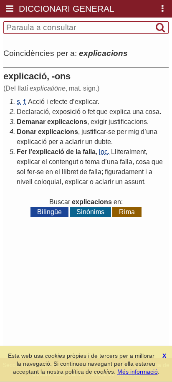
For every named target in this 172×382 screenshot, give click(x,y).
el (44, 161)
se (111, 131)
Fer (22, 151)
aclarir (74, 141)
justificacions (128, 121)
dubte (102, 141)
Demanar (31, 121)
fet (91, 111)
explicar (86, 101)
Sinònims (90, 211)
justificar (93, 131)
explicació (32, 141)
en (49, 171)
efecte (59, 101)
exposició (66, 111)
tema (92, 161)
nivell (25, 181)
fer (31, 171)
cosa (152, 111)
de (70, 151)
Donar (26, 131)
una (138, 111)
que (102, 111)
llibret (70, 171)
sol (21, 171)
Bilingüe (49, 211)
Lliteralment (128, 151)
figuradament (124, 171)
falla (89, 151)
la (78, 151)
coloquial (47, 181)
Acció (36, 101)
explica (120, 111)
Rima (127, 211)
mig (133, 131)
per (121, 131)
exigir (99, 121)
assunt (134, 181)
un (89, 141)
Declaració (33, 111)
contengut (63, 161)
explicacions (67, 121)
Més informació (137, 371)
